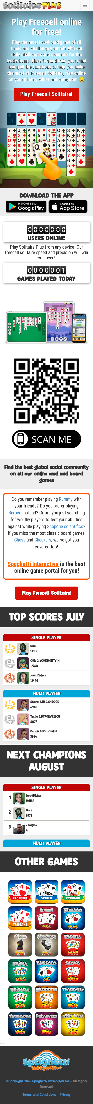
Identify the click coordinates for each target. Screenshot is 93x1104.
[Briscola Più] (20, 997)
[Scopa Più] (73, 971)
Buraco (14, 513)
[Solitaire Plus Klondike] (20, 891)
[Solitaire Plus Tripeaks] (20, 918)
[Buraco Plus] (73, 918)
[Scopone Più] (46, 997)
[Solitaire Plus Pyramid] (73, 891)
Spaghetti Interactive (33, 563)
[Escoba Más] (73, 944)
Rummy (65, 499)
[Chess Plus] (20, 944)
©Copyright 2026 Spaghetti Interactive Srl (38, 1081)
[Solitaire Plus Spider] (46, 891)
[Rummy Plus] (46, 918)
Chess (20, 540)
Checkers (42, 540)
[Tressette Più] (73, 997)
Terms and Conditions (39, 1094)
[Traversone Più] (20, 1023)
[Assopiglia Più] (73, 1023)
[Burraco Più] (46, 971)
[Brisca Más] (20, 971)
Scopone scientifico (65, 526)
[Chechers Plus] (46, 944)
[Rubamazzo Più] (46, 1023)
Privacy (65, 1094)
